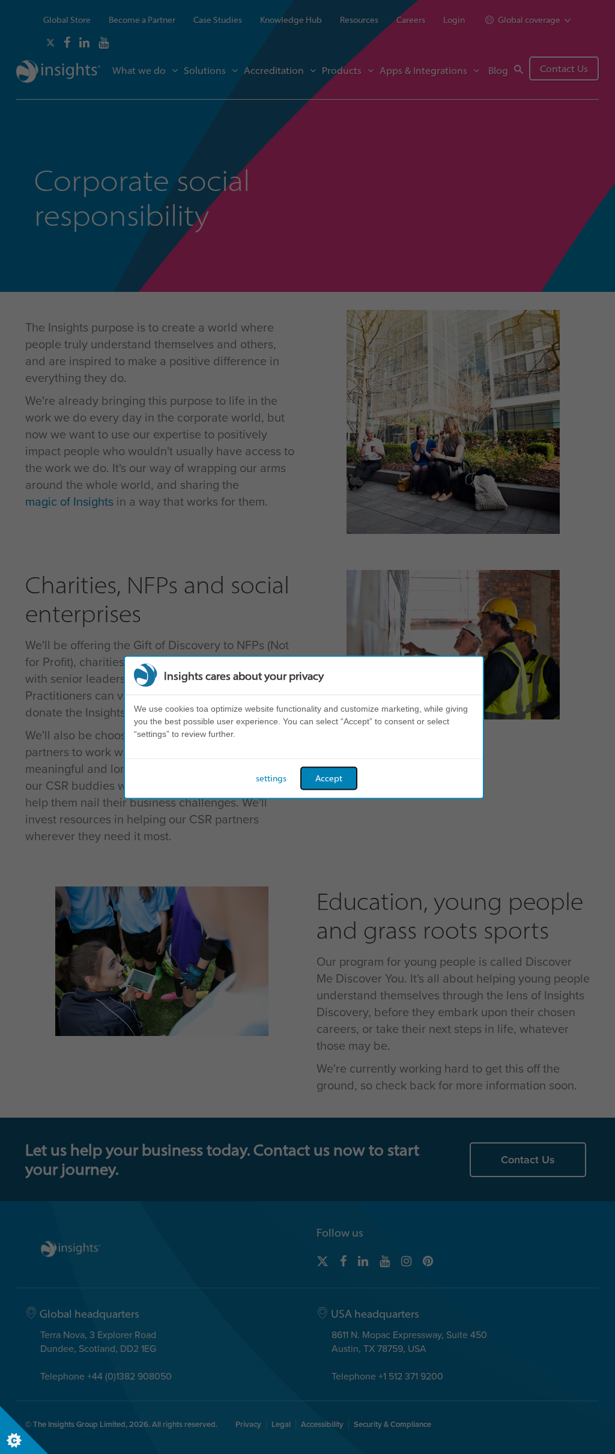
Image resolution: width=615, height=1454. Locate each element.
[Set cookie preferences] (24, 1430)
